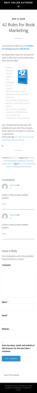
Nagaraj (13, 185)
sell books (29, 160)
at (10, 188)
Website (5, 329)
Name (5, 302)
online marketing (17, 140)
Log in (18, 390)
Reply (4, 204)
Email (5, 315)
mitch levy (26, 137)
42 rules (18, 137)
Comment (6, 265)
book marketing (9, 160)
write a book (7, 163)
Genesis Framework (14, 388)
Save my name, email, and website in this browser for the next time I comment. (18, 348)
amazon (31, 157)
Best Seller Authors (18, 3)
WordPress (27, 388)
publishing (21, 160)
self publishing (25, 166)
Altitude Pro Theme (25, 386)
